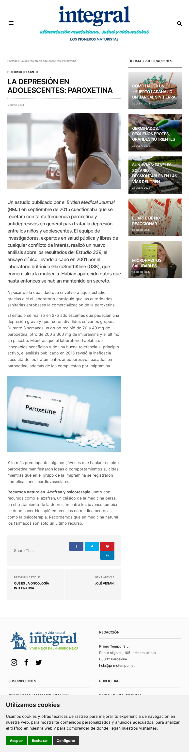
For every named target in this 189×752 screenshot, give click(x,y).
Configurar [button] (66, 740)
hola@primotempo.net (117, 665)
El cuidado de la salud (22, 72)
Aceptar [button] (16, 740)
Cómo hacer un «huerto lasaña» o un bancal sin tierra (153, 92)
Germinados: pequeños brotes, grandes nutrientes (153, 134)
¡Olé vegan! (104, 583)
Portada (12, 61)
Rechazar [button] (40, 740)
